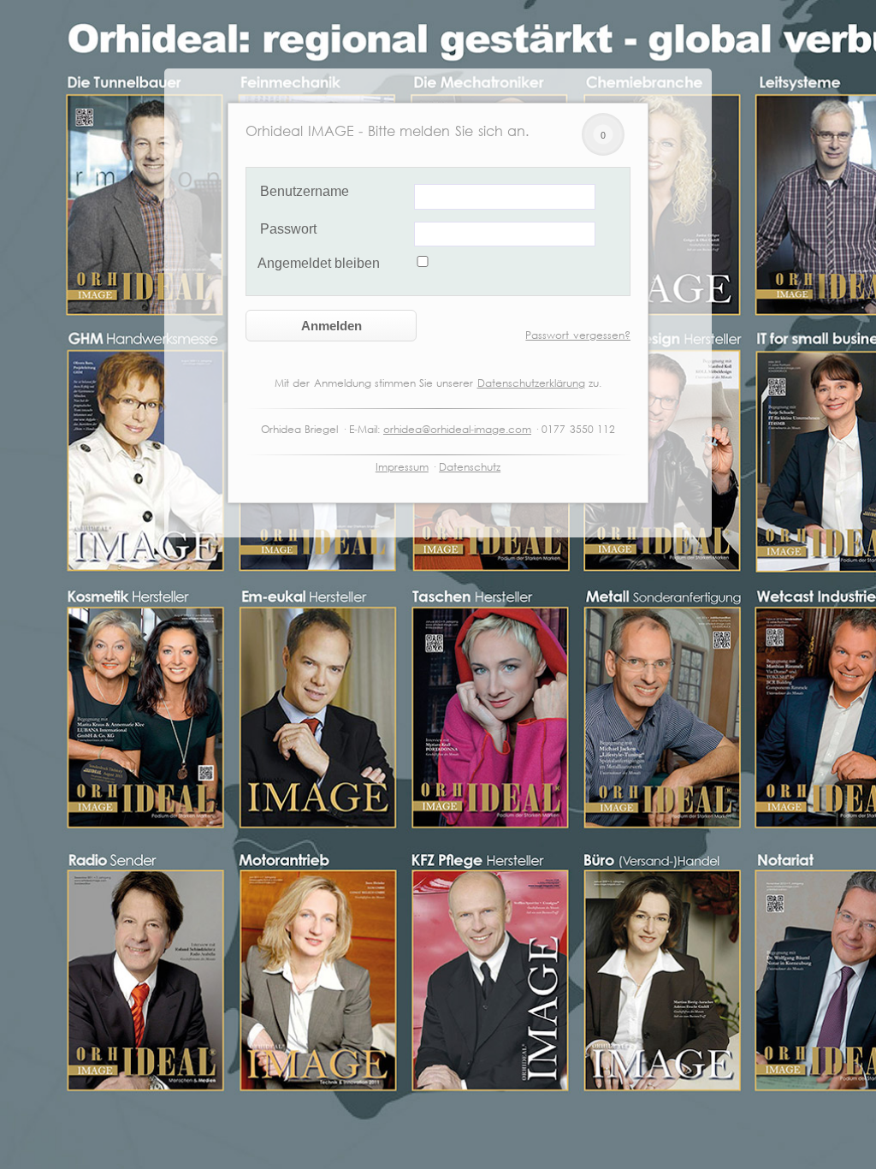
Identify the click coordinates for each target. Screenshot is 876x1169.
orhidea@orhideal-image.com (457, 429)
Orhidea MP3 (627, 136)
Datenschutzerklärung (531, 383)
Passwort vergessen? (577, 335)
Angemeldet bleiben (318, 263)
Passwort (288, 229)
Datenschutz (469, 466)
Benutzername (304, 191)
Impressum (402, 466)
